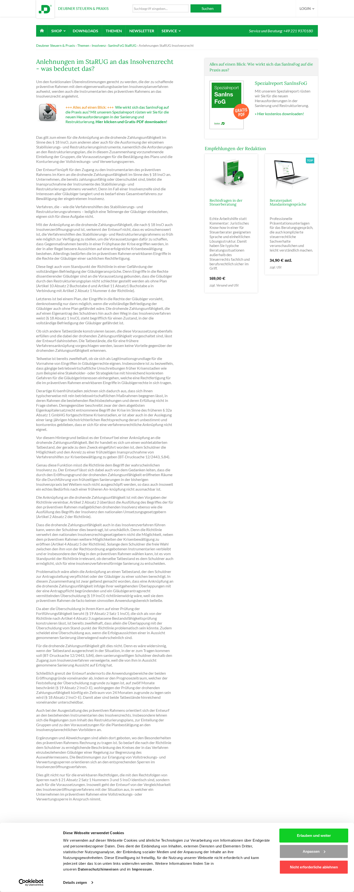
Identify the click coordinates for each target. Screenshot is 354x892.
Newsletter (141, 30)
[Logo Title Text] (45, 8)
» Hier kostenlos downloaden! (279, 113)
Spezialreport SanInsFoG (281, 83)
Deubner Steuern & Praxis (55, 45)
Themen (114, 30)
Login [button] (305, 8)
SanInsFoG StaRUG (122, 45)
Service (170, 30)
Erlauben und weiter (314, 835)
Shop (57, 30)
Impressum (142, 869)
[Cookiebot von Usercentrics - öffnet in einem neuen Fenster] (31, 882)
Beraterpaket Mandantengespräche (288, 202)
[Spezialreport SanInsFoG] (230, 104)
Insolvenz (99, 45)
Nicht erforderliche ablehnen (314, 867)
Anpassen (311, 851)
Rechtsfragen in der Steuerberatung (226, 202)
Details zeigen (75, 882)
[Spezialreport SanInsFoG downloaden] (50, 114)
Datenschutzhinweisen (99, 869)
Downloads (85, 30)
